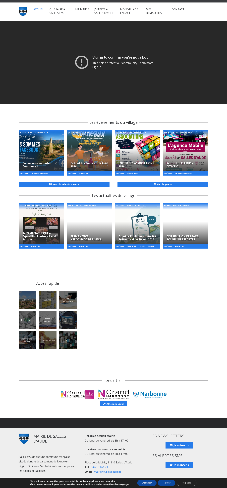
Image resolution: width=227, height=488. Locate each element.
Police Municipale (68, 319)
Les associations (48, 340)
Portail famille (27, 320)
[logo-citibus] (77, 394)
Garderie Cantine (48, 319)
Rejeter (166, 482)
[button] (70, 13)
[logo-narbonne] (150, 394)
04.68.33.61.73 (99, 467)
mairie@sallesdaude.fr (107, 472)
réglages (124, 484)
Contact (67, 340)
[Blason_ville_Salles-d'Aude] (23, 11)
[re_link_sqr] (41, 150)
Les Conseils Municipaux (67, 299)
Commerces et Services (27, 340)
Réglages (186, 482)
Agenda (47, 300)
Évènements (27, 300)
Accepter (147, 482)
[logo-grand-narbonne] (113, 394)
